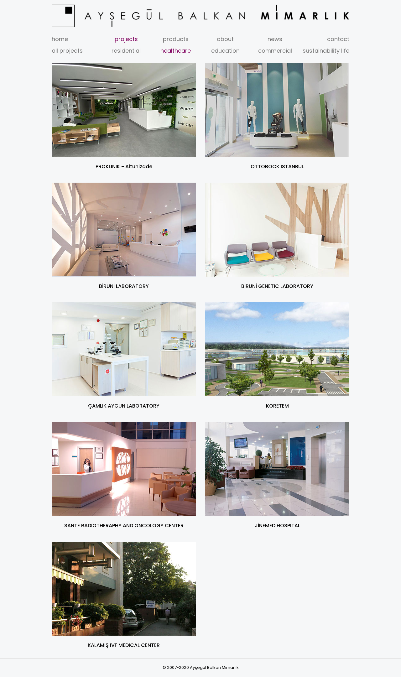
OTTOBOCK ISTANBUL (277, 166)
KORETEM (277, 405)
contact (338, 39)
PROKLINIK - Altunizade (124, 166)
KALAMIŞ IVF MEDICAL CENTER (124, 645)
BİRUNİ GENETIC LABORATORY (277, 286)
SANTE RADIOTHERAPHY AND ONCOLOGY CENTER (124, 525)
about (225, 39)
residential (126, 51)
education (225, 51)
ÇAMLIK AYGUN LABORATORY (123, 405)
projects (126, 39)
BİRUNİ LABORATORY (124, 286)
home (60, 39)
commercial (275, 51)
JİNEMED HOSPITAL (277, 525)
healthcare (175, 51)
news (275, 39)
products (176, 39)
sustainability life (326, 51)
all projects (67, 51)
